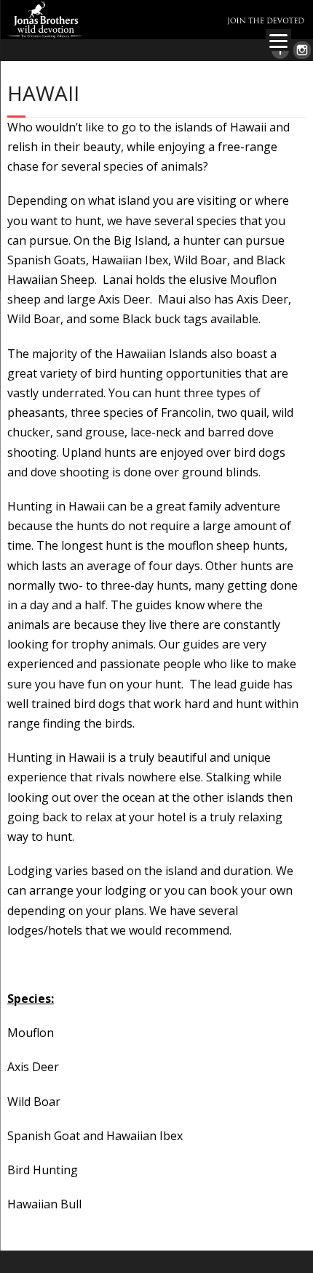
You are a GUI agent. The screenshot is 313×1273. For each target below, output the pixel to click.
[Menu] (278, 40)
